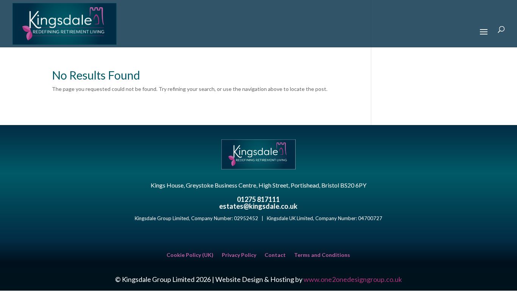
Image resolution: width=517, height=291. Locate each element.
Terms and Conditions (322, 255)
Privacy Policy (239, 255)
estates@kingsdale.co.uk (258, 206)
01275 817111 (258, 199)
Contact (275, 255)
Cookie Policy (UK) (190, 255)
